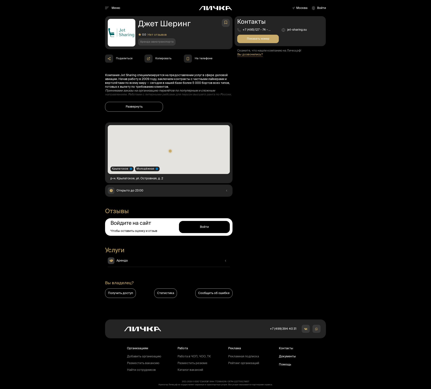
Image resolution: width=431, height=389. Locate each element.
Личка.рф (173, 384)
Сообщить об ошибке (214, 293)
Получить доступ (120, 293)
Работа (182, 348)
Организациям (137, 348)
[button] (302, 8)
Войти (204, 227)
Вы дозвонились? (250, 54)
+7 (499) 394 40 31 (283, 328)
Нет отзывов (157, 34)
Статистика (165, 293)
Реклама (234, 348)
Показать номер (258, 39)
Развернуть (134, 106)
